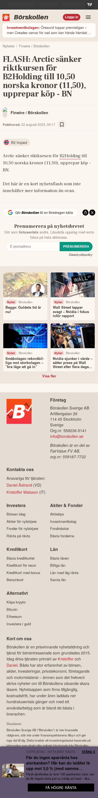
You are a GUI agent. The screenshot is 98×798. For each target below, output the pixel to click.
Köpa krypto (16, 602)
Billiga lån (57, 565)
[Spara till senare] (61, 124)
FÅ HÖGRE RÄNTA (60, 787)
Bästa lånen (59, 558)
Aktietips (57, 514)
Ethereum (14, 616)
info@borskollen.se (66, 436)
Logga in (71, 17)
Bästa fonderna (62, 535)
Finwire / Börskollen (29, 112)
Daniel (12, 665)
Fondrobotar (59, 528)
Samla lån (58, 579)
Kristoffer (66, 659)
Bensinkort (15, 579)
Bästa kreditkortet (21, 558)
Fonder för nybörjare (22, 528)
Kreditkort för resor (21, 565)
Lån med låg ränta (64, 572)
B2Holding (70, 156)
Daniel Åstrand (19, 485)
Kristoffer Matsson (22, 492)
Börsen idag (16, 514)
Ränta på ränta (18, 535)
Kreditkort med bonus (23, 572)
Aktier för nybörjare (21, 521)
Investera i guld (19, 623)
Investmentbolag (63, 521)
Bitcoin (12, 609)
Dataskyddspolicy (81, 254)
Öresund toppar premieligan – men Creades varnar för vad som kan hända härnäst (47, 30)
